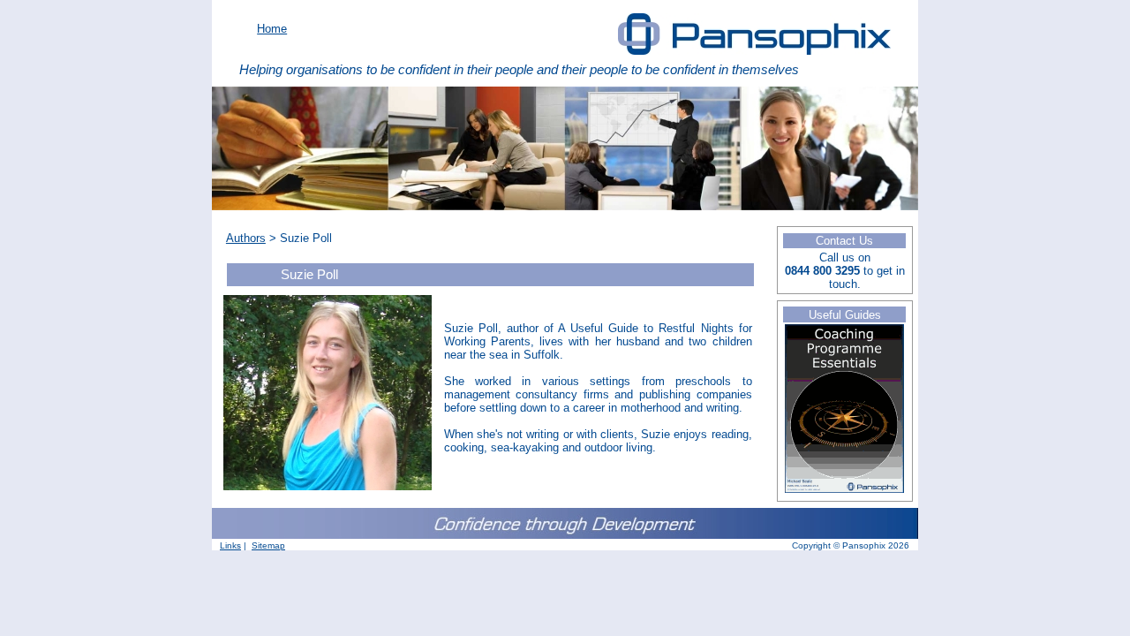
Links (230, 545)
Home (272, 28)
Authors (246, 238)
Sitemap (268, 545)
